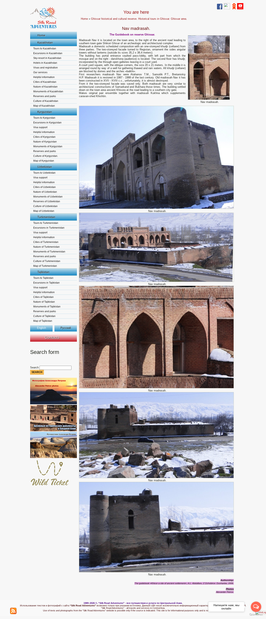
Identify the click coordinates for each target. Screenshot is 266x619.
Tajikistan (43, 272)
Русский (65, 327)
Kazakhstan (45, 42)
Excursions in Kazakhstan (47, 53)
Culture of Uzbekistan (45, 206)
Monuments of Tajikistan (46, 306)
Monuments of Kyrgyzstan (47, 146)
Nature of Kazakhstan (45, 86)
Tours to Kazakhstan (44, 48)
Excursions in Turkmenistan (48, 227)
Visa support (40, 127)
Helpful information (44, 77)
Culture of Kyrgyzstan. (45, 156)
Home (41, 35)
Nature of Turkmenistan (46, 246)
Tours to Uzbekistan (44, 172)
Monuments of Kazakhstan (48, 91)
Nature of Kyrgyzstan (45, 141)
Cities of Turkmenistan (45, 242)
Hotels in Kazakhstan (45, 62)
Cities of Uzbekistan (44, 187)
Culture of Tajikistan (44, 316)
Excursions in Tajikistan (46, 282)
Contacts (52, 337)
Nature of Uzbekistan (45, 191)
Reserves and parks (44, 96)
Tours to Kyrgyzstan (44, 117)
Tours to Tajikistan (43, 278)
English (41, 327)
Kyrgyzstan (44, 111)
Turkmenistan (46, 217)
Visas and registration (45, 67)
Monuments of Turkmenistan (49, 251)
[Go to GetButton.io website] (256, 614)
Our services (40, 72)
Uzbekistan (44, 166)
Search (34, 367)
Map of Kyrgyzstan (43, 160)
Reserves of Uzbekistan (46, 201)
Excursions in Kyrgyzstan (47, 122)
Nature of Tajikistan (44, 301)
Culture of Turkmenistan (46, 261)
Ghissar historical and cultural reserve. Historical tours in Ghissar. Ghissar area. (139, 18)
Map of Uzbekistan (43, 211)
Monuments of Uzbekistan (48, 196)
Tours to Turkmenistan (45, 223)
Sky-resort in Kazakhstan (47, 58)
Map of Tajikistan (42, 320)
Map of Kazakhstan (44, 105)
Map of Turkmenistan (45, 265)
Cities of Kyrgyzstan (44, 136)
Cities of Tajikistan (43, 297)
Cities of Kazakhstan (44, 81)
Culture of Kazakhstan (45, 101)
